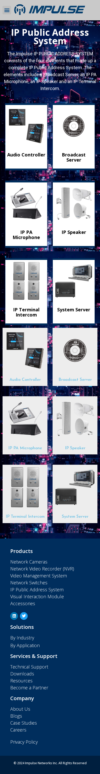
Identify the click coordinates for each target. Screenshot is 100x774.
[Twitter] (24, 616)
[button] (7, 10)
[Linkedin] (14, 616)
